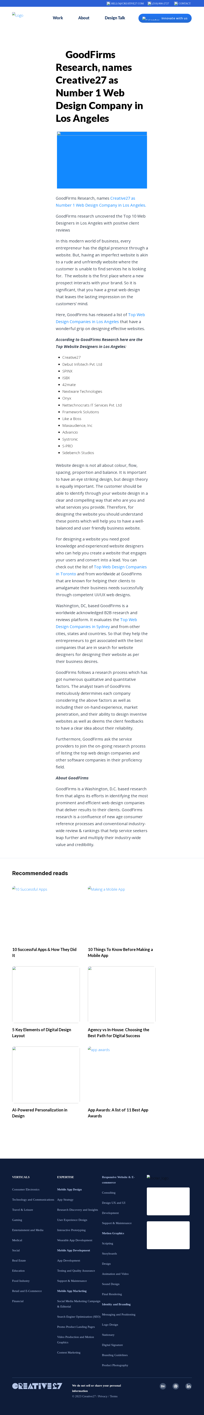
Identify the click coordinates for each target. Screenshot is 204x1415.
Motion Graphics (113, 1233)
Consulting (109, 1192)
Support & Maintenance (72, 1280)
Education (18, 1270)
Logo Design (110, 1324)
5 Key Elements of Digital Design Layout (41, 1032)
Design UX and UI (113, 1202)
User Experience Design (72, 1220)
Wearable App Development (74, 1240)
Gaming (17, 1220)
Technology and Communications (33, 1199)
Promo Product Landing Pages (76, 1326)
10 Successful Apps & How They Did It (44, 952)
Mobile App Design (69, 1189)
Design (106, 1263)
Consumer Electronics (25, 1189)
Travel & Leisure (22, 1209)
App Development (68, 1260)
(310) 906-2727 (160, 3)
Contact (185, 3)
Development (110, 1213)
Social (16, 1250)
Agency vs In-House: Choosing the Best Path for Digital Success (118, 1032)
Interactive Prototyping (71, 1230)
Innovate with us (175, 18)
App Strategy (65, 1199)
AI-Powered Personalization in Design (39, 1112)
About (83, 18)
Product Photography (115, 1365)
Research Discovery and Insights (77, 1209)
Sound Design (111, 1284)
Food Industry (21, 1280)
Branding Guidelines (115, 1355)
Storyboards (109, 1253)
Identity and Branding (116, 1304)
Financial (18, 1301)
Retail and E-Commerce (27, 1291)
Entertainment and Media (27, 1230)
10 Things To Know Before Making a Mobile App (120, 952)
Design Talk (115, 18)
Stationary (108, 1334)
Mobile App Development (73, 1250)
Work (58, 18)
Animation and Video (115, 1273)
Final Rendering (112, 1294)
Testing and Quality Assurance (76, 1270)
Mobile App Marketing (72, 1291)
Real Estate (19, 1260)
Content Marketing (68, 1352)
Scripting (107, 1243)
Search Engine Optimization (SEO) (78, 1316)
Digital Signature (112, 1345)
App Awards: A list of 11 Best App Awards (118, 1112)
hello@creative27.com (127, 3)
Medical (17, 1240)
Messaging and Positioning (118, 1314)
